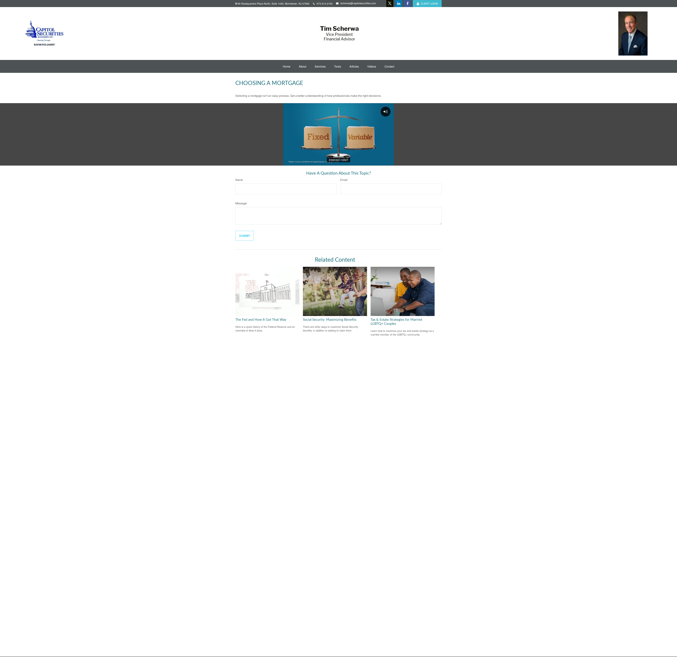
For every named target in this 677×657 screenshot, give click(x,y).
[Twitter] (389, 3)
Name (239, 180)
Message (241, 203)
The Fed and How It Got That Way (260, 319)
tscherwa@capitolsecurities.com (358, 3)
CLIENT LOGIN (429, 3)
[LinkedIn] (398, 3)
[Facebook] (407, 3)
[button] (287, 66)
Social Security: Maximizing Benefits (329, 319)
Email (343, 180)
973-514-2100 (325, 3)
